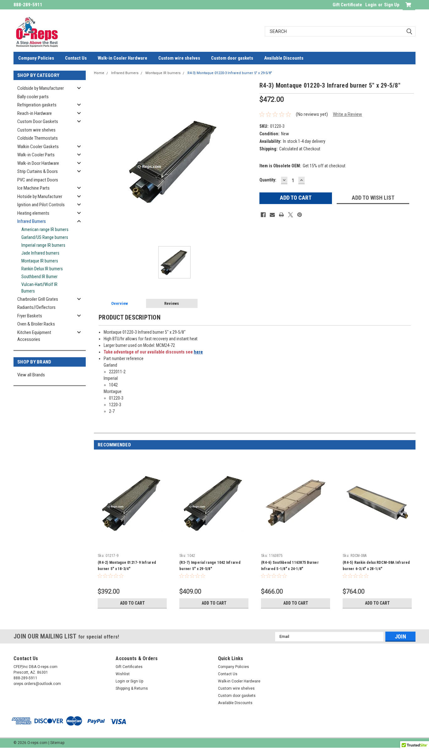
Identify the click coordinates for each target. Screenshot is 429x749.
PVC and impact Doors (37, 180)
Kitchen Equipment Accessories (34, 336)
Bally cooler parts (33, 97)
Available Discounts (283, 58)
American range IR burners (44, 229)
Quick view (132, 545)
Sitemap (57, 743)
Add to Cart (132, 603)
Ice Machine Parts (33, 188)
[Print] (281, 214)
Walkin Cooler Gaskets (38, 146)
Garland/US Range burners (44, 237)
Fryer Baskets (29, 316)
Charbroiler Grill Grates (37, 299)
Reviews (171, 303)
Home (99, 73)
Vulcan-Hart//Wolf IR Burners (39, 288)
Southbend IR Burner (39, 276)
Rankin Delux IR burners (42, 268)
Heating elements (33, 213)
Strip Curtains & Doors (37, 171)
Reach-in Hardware (34, 113)
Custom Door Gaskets (37, 121)
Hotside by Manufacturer (39, 196)
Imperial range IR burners (43, 245)
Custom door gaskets (232, 58)
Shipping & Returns (132, 688)
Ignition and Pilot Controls (41, 204)
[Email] (272, 214)
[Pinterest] (299, 214)
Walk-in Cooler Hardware (122, 58)
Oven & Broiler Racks (36, 324)
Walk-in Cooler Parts (36, 155)
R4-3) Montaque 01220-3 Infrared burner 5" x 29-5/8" (229, 73)
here (198, 351)
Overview (119, 303)
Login (371, 5)
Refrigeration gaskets (37, 105)
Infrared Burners (31, 221)
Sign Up (391, 5)
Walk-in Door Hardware (38, 163)
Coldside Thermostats (37, 138)
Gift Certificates (129, 667)
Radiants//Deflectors (36, 307)
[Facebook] (263, 214)
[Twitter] (290, 214)
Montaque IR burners (39, 260)
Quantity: (267, 179)
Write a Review (347, 114)
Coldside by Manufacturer (40, 88)
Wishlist (123, 674)
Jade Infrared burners (40, 253)
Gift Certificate (347, 5)
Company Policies (36, 58)
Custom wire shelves (179, 58)
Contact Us (76, 58)
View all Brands (31, 375)
